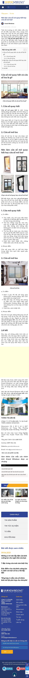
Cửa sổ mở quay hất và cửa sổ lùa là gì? (14, 53)
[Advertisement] (14, 362)
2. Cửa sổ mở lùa (10, 58)
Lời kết (5, 68)
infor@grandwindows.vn (14, 450)
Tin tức (12, 13)
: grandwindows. (12, 446)
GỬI (5, 652)
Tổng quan (4, 13)
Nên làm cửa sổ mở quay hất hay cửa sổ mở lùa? (14, 61)
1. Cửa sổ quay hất (10, 56)
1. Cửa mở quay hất (11, 64)
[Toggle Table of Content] (24, 50)
